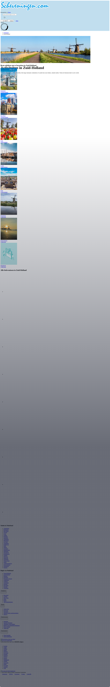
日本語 (5, 661)
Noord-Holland (7, 573)
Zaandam (6, 538)
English (5, 646)
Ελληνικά (6, 653)
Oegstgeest (6, 566)
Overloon (6, 548)
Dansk (5, 650)
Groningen (6, 543)
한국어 (5, 657)
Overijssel (6, 588)
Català (5, 647)
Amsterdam (6, 528)
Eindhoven (6, 544)
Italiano (5, 658)
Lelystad (6, 542)
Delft (5, 546)
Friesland (6, 577)
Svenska (6, 667)
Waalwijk (6, 558)
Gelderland (6, 580)
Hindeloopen (7, 550)
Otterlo (5, 547)
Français (6, 655)
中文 (5, 668)
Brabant (5, 576)
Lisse (5, 534)
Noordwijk (6, 552)
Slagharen (6, 551)
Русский (6, 665)
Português (6, 662)
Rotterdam (6, 529)
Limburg (6, 581)
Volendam (6, 559)
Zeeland (5, 584)
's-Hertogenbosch (8, 563)
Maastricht (6, 540)
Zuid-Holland (7, 574)
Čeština (5, 649)
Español (5, 654)
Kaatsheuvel (6, 554)
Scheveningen (7, 565)
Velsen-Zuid (6, 561)
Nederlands (6, 660)
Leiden (5, 535)
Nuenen (5, 567)
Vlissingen (6, 539)
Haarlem (6, 536)
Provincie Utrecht (8, 578)
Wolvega (6, 556)
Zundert (5, 555)
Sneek (5, 562)
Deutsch (5, 651)
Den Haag (6, 531)
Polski (5, 664)
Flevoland (6, 585)
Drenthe (5, 587)
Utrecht (5, 532)
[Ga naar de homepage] (9, 12)
